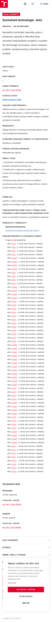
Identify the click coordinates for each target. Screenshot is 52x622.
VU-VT (13, 301)
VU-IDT (14, 258)
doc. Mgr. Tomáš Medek (11, 90)
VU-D (13, 243)
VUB (14, 240)
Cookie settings (26, 596)
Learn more (12, 583)
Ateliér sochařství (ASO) (12, 100)
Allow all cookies (26, 589)
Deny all (25, 603)
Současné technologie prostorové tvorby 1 (22, 230)
